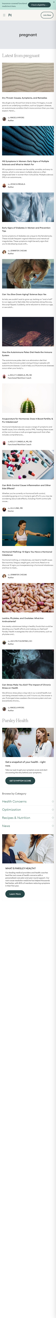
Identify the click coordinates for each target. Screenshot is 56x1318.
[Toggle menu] (4, 15)
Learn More (15, 894)
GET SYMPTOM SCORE (20, 780)
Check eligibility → (39, 5)
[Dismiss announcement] (54, 2)
